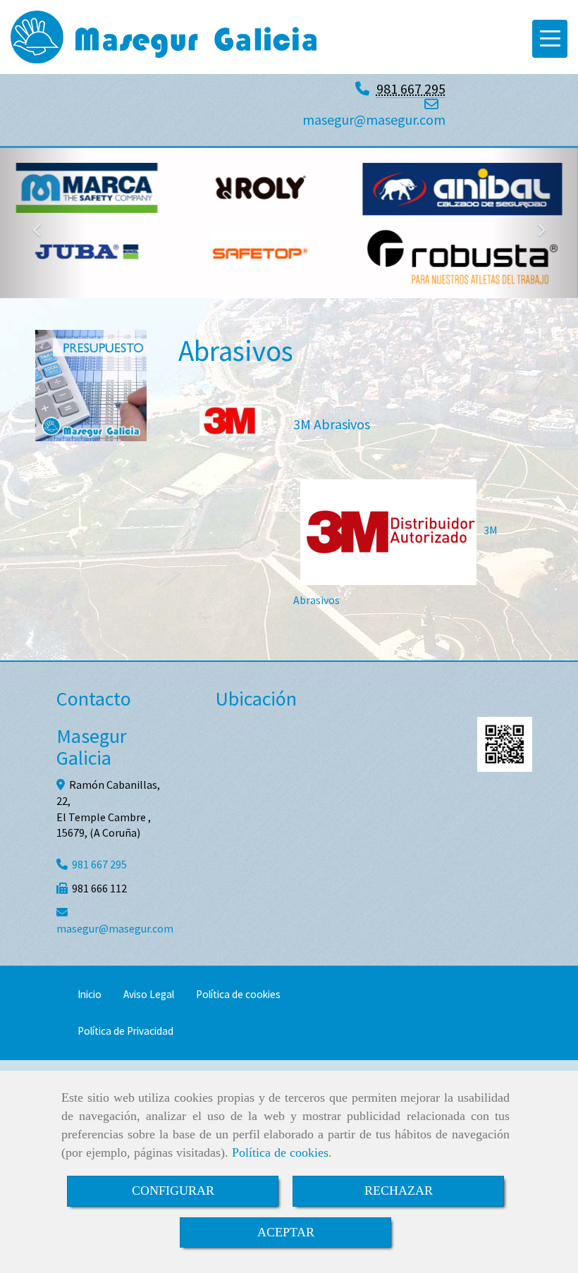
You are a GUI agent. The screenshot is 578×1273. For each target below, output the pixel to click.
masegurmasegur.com (373, 119)
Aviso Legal (148, 994)
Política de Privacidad (125, 1031)
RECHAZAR (398, 1190)
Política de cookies (280, 1152)
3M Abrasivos (331, 424)
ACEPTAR (285, 1232)
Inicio (90, 994)
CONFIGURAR (173, 1190)
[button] (43, 223)
